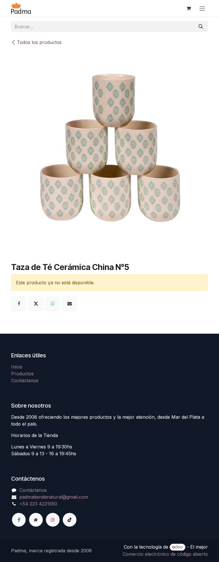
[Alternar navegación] (202, 8)
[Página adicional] (36, 520)
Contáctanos (24, 380)
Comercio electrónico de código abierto (165, 554)
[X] (36, 303)
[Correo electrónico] (69, 303)
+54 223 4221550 (38, 504)
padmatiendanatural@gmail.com (53, 497)
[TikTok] (69, 520)
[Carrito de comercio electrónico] (188, 8)
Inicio (17, 367)
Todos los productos (39, 42)
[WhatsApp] (53, 303)
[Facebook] (19, 303)
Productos (22, 373)
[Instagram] (53, 520)
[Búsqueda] (201, 26)
